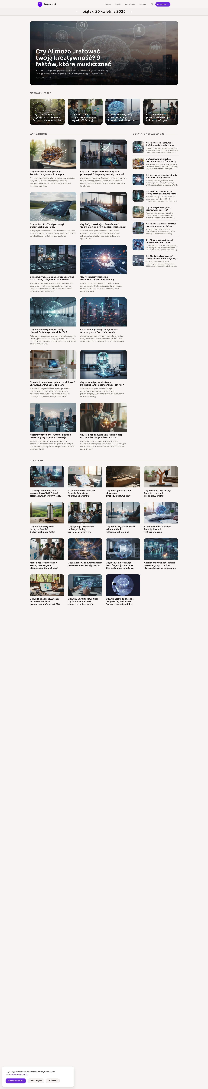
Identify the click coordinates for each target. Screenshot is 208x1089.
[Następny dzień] (77, 11)
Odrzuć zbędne (36, 1081)
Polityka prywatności (19, 1074)
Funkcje (108, 4)
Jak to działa (130, 4)
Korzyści (118, 4)
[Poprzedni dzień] (130, 11)
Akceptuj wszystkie (16, 1081)
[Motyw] (152, 4)
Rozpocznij (161, 4)
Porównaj (142, 4)
